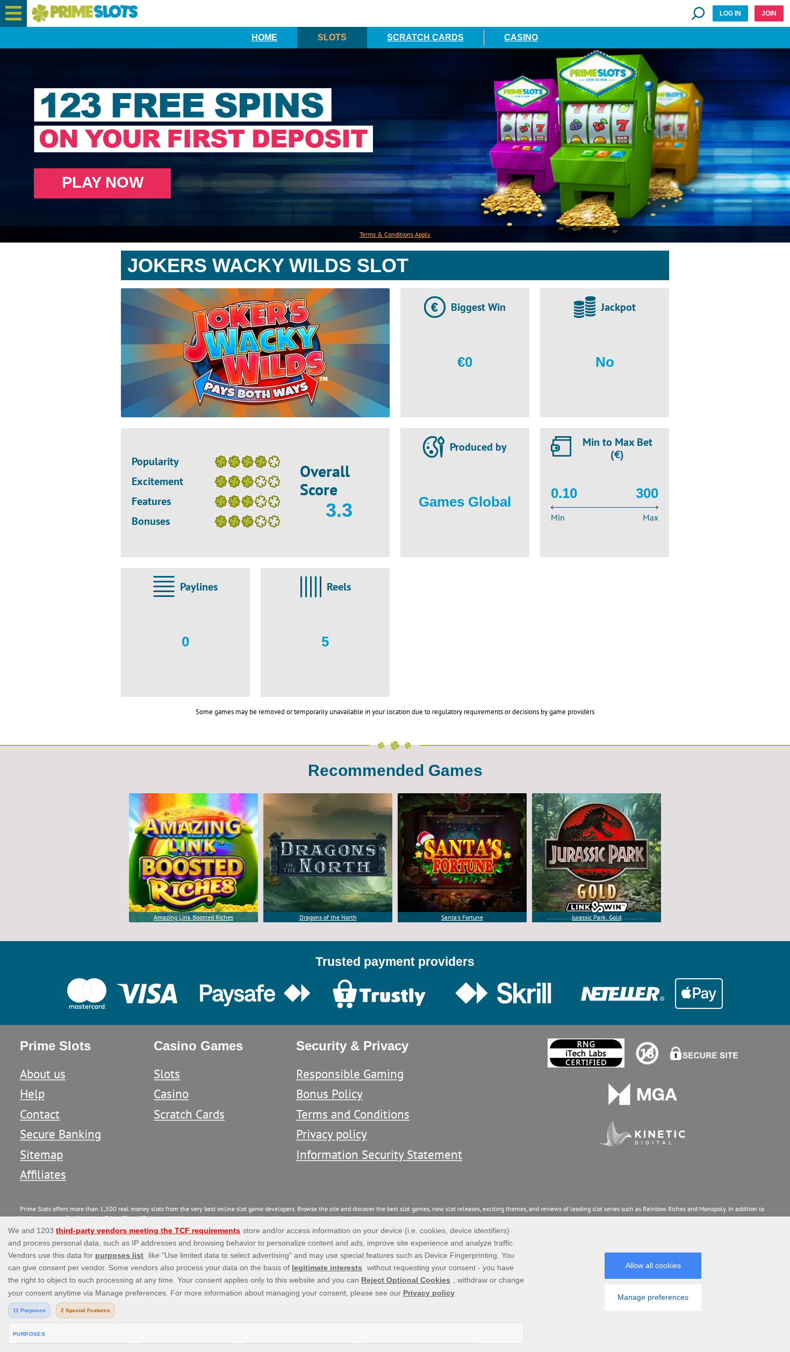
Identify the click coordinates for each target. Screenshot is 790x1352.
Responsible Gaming (350, 1073)
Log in (730, 13)
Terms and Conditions (353, 1114)
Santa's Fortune (462, 917)
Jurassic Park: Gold (596, 917)
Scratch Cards (425, 37)
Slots (332, 37)
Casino (521, 37)
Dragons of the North (328, 917)
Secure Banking (60, 1134)
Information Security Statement (379, 1154)
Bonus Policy (329, 1093)
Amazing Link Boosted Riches (193, 917)
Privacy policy (331, 1134)
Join (769, 13)
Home (264, 37)
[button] (13, 13)
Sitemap (41, 1154)
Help (32, 1093)
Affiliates (43, 1174)
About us (43, 1073)
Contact (40, 1114)
